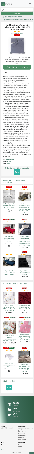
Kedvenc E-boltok (9, 381)
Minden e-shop (22, 435)
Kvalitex (9, 161)
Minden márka (21, 433)
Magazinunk (4, 444)
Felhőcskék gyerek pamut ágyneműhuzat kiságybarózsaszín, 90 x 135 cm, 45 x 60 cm (24, 337)
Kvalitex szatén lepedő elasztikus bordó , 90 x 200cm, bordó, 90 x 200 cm (24, 308)
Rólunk (20, 444)
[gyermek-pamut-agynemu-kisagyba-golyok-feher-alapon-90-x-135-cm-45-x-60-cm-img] (9, 298)
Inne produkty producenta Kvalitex (15, 284)
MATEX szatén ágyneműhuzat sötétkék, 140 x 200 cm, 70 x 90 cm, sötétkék (9, 271)
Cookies (20, 446)
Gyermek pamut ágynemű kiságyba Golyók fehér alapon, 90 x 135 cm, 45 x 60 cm (9, 308)
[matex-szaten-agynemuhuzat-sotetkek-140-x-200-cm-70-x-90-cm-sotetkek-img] (9, 261)
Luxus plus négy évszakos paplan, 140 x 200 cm (9, 365)
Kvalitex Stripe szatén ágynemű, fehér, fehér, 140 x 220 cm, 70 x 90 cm (9, 206)
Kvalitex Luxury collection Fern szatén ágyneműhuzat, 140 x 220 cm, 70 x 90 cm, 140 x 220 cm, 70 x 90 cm (24, 208)
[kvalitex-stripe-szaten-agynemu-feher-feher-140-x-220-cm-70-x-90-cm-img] (9, 196)
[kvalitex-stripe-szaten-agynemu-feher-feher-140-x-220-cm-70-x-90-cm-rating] (9, 189)
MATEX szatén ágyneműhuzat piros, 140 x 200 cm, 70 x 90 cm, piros (8, 239)
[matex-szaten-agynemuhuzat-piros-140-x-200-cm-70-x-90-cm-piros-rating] (9, 222)
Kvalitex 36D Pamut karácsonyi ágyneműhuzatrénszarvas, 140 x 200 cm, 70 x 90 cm (9, 338)
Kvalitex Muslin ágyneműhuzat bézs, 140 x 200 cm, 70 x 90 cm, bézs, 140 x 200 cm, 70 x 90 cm (24, 368)
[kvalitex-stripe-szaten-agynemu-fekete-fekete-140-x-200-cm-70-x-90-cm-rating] (24, 254)
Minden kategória (22, 432)
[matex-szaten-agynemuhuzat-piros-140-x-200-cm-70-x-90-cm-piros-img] (9, 229)
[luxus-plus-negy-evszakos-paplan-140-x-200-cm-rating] (9, 350)
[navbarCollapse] (30, 3)
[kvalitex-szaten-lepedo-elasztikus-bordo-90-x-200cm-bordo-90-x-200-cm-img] (24, 298)
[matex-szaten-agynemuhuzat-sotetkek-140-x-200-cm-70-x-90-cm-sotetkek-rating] (9, 254)
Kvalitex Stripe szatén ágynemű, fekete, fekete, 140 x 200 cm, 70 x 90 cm (24, 271)
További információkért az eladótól (18, 168)
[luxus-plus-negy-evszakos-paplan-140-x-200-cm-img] (9, 356)
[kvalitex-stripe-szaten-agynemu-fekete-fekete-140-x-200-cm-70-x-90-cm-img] (24, 261)
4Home (8, 163)
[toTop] (31, 453)
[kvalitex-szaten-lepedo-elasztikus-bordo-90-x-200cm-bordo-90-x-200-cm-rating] (24, 291)
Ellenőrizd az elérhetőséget (18, 67)
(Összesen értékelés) (17, 33)
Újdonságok (21, 437)
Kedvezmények (22, 439)
